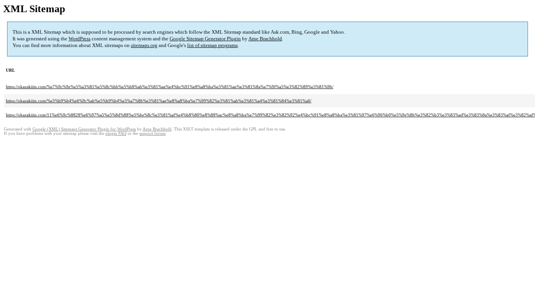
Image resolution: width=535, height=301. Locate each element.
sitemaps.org (144, 45)
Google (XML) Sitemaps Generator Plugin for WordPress (84, 129)
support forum (152, 133)
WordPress (79, 39)
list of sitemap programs (212, 45)
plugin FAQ (116, 133)
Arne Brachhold (265, 39)
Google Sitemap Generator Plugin (205, 39)
